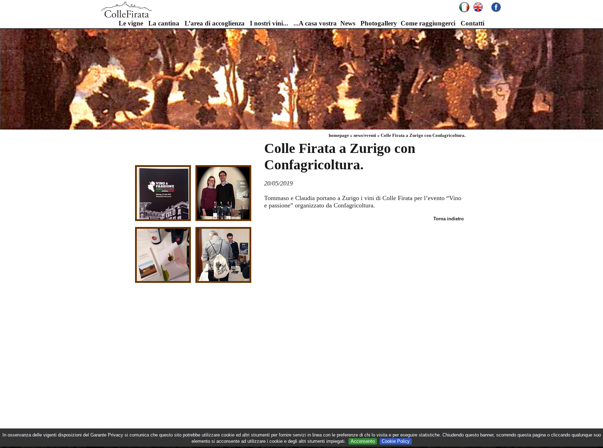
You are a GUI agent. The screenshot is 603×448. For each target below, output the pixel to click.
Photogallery (378, 23)
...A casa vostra (315, 23)
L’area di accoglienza (215, 23)
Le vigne (131, 23)
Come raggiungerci (428, 23)
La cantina (163, 23)
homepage (339, 135)
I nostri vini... (269, 23)
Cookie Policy (396, 441)
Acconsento (363, 441)
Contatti (472, 23)
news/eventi (364, 135)
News (347, 23)
